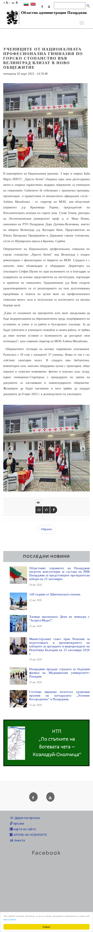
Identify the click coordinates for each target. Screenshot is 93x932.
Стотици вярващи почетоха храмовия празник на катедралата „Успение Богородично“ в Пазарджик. (59, 695)
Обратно (46, 529)
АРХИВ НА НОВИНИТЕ (30, 835)
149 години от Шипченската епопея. (55, 594)
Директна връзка (27, 818)
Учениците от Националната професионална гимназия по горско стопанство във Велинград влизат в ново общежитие (43, 58)
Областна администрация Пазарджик (54, 12)
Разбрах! (46, 926)
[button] (9, 448)
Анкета (19, 840)
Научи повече (9, 919)
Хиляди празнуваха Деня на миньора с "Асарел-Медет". (59, 618)
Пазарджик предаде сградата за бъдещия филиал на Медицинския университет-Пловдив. (59, 672)
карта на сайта (24, 829)
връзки (18, 823)
